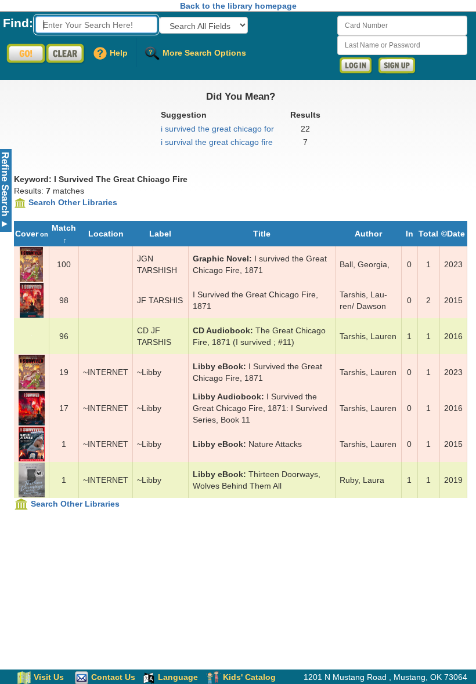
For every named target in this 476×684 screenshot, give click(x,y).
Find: (18, 23)
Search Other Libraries (72, 202)
